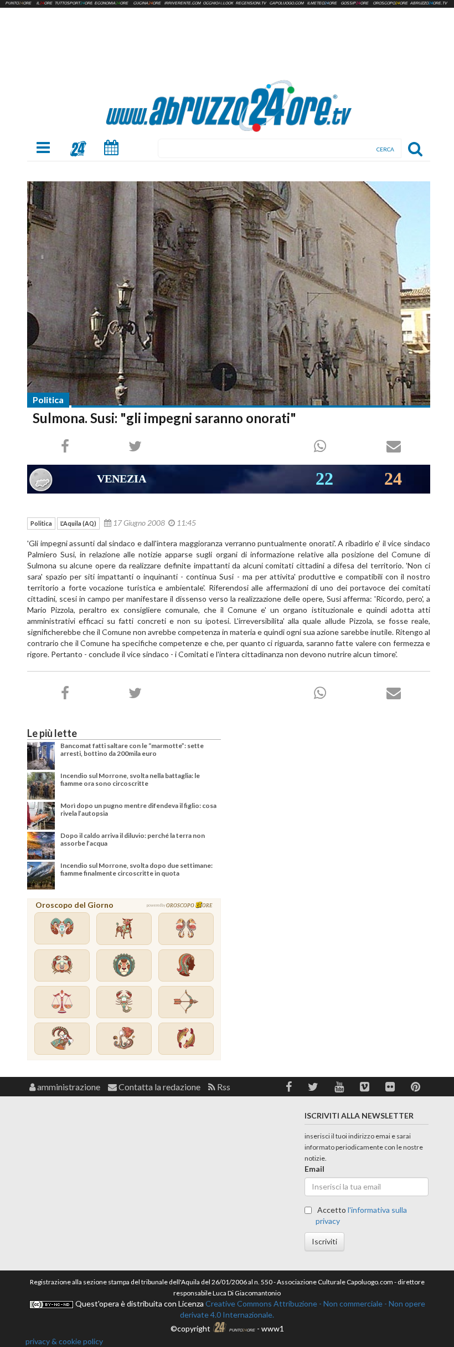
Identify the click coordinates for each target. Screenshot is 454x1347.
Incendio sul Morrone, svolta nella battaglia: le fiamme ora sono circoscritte (130, 779)
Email (314, 1168)
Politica (48, 399)
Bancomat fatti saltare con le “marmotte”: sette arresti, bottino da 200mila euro (132, 749)
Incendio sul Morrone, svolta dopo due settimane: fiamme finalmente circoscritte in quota (136, 869)
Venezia (121, 478)
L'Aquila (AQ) (78, 523)
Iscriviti (324, 1241)
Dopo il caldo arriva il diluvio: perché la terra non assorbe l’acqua (132, 839)
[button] (288, 1086)
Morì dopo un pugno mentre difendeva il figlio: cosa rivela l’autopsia (138, 809)
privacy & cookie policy (64, 1341)
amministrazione (67, 1086)
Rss (222, 1086)
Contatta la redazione (158, 1086)
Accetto (361, 1215)
